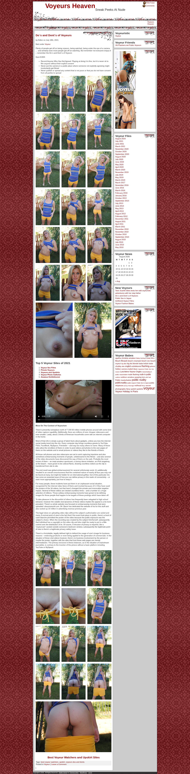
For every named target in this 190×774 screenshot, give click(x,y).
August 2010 (120, 240)
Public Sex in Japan (123, 298)
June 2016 (119, 188)
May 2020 (119, 164)
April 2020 (119, 167)
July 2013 (119, 203)
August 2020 (120, 157)
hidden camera (121, 369)
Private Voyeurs (48, 370)
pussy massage (129, 385)
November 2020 (121, 149)
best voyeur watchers (49, 762)
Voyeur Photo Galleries (51, 375)
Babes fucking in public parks (145, 358)
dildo (123, 366)
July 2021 (119, 141)
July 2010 (119, 242)
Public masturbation (123, 380)
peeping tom (140, 377)
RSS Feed (150, 3)
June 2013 (119, 206)
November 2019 (121, 172)
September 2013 (122, 201)
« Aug (117, 281)
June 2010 (119, 245)
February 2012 (121, 216)
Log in (90, 772)
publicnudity (121, 383)
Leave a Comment (58, 764)
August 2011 (120, 221)
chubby (118, 366)
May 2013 (119, 208)
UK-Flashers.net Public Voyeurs (128, 45)
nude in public (145, 374)
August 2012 (120, 214)
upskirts (140, 389)
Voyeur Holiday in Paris (126, 391)
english (128, 366)
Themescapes (74, 772)
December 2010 (121, 229)
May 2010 (119, 247)
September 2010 (122, 237)
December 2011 (121, 219)
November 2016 (121, 185)
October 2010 (121, 234)
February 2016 (121, 193)
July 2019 (119, 175)
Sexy (128, 389)
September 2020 (122, 154)
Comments (150, 6)
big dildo (123, 363)
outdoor (117, 377)
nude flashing (133, 374)
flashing (145, 366)
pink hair (148, 377)
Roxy (143, 385)
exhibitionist (136, 366)
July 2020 (119, 159)
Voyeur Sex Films (48, 368)
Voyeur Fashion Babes (124, 303)
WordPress (83, 772)
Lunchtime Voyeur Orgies (131, 372)
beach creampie (134, 361)
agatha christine (121, 358)
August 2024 (120, 139)
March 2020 (120, 170)
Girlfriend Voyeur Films (124, 301)
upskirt (62, 762)
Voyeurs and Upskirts (50, 372)
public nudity (139, 379)
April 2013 (119, 211)
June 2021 (119, 144)
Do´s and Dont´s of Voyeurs (54, 35)
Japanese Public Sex (144, 369)
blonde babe (138, 364)
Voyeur (48, 44)
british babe (148, 364)
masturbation (123, 374)
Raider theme (63, 772)
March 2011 (120, 227)
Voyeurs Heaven (70, 5)
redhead (137, 386)
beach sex (146, 361)
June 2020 (119, 162)
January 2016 (121, 196)
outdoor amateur (127, 377)
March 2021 (120, 146)
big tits (129, 364)
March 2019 (120, 180)
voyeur (149, 388)
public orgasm (131, 383)
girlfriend (152, 366)
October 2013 (121, 198)
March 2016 (120, 190)
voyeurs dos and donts (75, 762)
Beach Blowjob (121, 361)
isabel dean (133, 369)
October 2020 (121, 152)
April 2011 (119, 224)
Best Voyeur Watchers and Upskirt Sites (74, 757)
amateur (132, 358)
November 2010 (121, 232)
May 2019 (119, 177)
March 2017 (120, 183)
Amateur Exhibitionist (50, 377)
